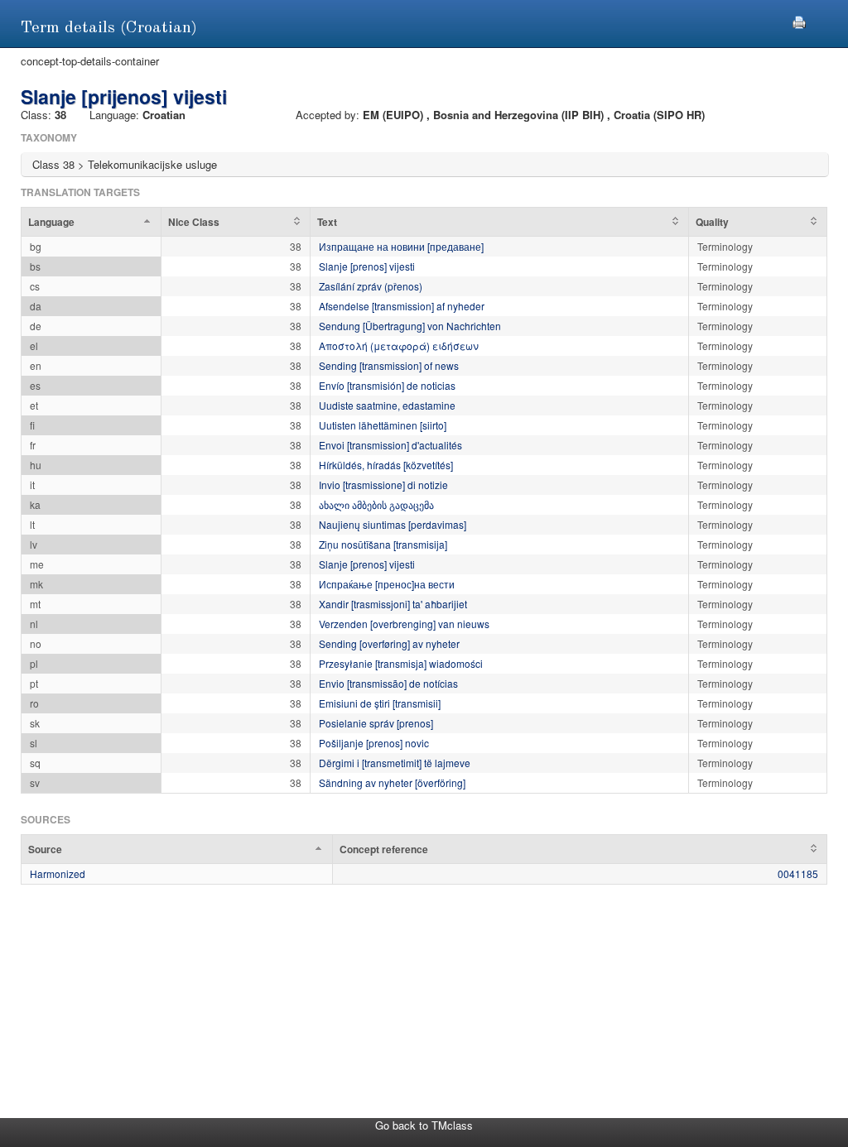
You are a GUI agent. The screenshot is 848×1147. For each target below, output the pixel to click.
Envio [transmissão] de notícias (388, 683)
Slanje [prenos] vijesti (367, 266)
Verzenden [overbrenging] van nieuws (404, 624)
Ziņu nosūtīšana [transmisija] (383, 544)
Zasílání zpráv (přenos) (370, 286)
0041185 (798, 873)
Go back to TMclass (424, 1125)
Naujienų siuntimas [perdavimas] (392, 524)
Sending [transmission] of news (389, 365)
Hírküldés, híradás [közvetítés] (386, 465)
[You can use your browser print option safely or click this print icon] (799, 20)
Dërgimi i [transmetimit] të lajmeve (394, 763)
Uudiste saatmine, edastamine (387, 405)
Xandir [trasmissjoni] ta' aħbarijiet (393, 604)
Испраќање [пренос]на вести (387, 584)
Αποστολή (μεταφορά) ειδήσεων (399, 345)
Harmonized (57, 873)
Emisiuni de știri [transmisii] (380, 703)
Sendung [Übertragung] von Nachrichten (410, 326)
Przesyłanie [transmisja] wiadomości (401, 663)
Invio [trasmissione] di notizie (383, 485)
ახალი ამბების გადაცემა (376, 504)
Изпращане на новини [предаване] (401, 246)
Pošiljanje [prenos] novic (374, 743)
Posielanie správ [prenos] (376, 723)
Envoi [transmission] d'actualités (390, 445)
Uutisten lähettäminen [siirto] (382, 425)
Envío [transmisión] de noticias (387, 385)
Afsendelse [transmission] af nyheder (401, 306)
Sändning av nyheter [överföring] (392, 782)
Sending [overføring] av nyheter (389, 643)
